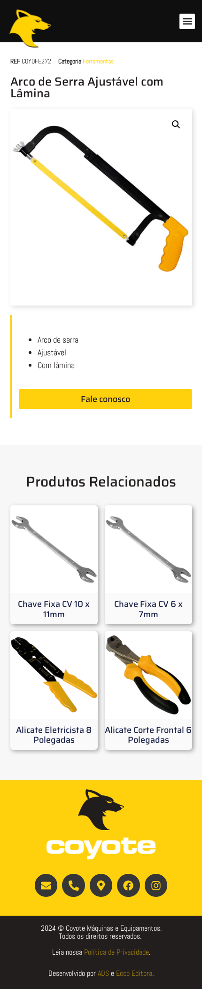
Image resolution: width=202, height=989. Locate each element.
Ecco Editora (134, 973)
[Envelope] (46, 885)
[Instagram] (156, 885)
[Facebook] (128, 885)
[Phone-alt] (73, 885)
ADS (103, 973)
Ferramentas (98, 61)
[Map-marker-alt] (101, 885)
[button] (187, 21)
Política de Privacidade (116, 952)
